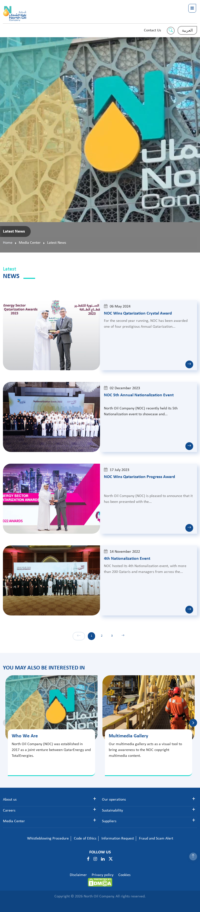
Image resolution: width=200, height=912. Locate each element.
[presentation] (193, 723)
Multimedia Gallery (128, 736)
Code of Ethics (85, 838)
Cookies (124, 875)
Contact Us (152, 30)
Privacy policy (102, 875)
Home (7, 243)
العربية (187, 31)
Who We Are (25, 736)
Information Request (117, 838)
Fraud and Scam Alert (156, 838)
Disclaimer (78, 875)
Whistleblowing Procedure (48, 838)
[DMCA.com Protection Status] (100, 882)
